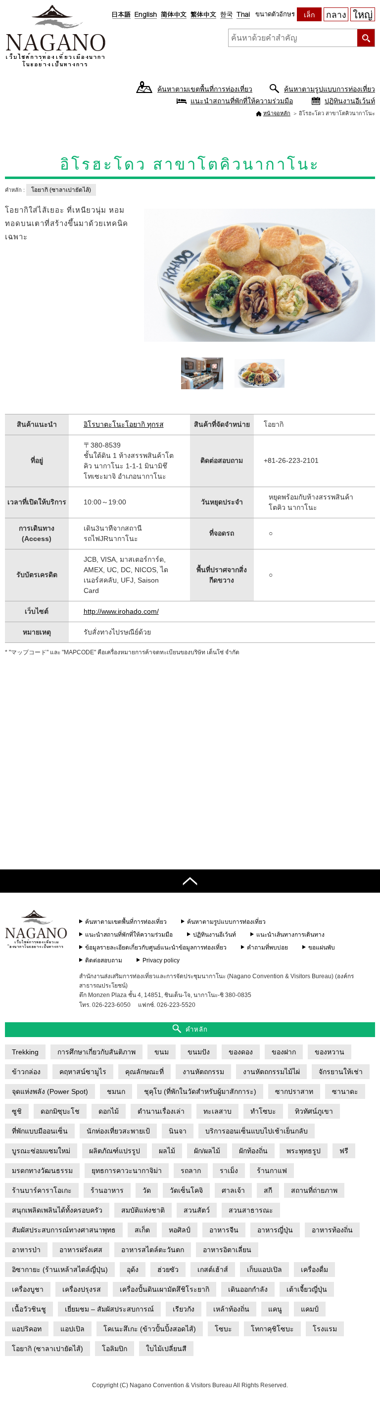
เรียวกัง (183, 1309)
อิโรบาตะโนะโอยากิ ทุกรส (124, 424)
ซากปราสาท (294, 1091)
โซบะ (223, 1329)
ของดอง (241, 1052)
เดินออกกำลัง (248, 1289)
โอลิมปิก (114, 1349)
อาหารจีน (223, 1230)
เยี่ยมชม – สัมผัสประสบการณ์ (109, 1309)
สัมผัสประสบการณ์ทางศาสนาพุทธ (64, 1230)
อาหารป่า (26, 1250)
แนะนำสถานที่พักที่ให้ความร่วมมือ (241, 101)
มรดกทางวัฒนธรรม (42, 1171)
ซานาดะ (345, 1091)
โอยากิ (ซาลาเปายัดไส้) (61, 189)
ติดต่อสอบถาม (103, 960)
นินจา (178, 1131)
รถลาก (191, 1171)
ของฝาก (284, 1052)
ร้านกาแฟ (272, 1171)
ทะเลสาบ (217, 1111)
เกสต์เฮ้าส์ (212, 1269)
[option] (260, 275)
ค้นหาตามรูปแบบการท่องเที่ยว (329, 89)
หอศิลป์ (179, 1230)
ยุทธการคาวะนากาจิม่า (127, 1171)
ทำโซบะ (263, 1111)
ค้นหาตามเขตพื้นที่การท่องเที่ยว (204, 89)
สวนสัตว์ (197, 1210)
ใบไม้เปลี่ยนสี (166, 1349)
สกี (268, 1190)
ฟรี (343, 1151)
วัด (146, 1190)
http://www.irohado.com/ (121, 611)
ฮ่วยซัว (168, 1269)
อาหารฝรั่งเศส (80, 1250)
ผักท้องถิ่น (253, 1151)
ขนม (161, 1052)
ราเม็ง (229, 1171)
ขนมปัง (199, 1052)
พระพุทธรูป (303, 1151)
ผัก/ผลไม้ (207, 1151)
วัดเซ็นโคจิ (186, 1190)
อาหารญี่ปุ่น (275, 1230)
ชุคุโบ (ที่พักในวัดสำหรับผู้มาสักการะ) (200, 1091)
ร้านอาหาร (107, 1190)
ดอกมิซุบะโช (60, 1111)
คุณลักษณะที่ (144, 1072)
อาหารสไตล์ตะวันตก (152, 1250)
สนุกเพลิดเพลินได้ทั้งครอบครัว (57, 1210)
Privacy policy (161, 960)
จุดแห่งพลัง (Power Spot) (50, 1091)
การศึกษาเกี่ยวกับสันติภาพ (96, 1052)
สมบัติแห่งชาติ (143, 1210)
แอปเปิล (72, 1329)
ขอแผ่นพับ (321, 947)
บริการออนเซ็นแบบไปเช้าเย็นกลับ (256, 1131)
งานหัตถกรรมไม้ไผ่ (271, 1072)
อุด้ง (133, 1269)
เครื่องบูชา (28, 1289)
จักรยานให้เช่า (341, 1072)
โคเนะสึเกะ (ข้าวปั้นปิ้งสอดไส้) (149, 1329)
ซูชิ (17, 1111)
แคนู (275, 1309)
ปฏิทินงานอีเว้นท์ (350, 101)
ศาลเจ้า (233, 1190)
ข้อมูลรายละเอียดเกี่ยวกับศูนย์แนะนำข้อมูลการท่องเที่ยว (156, 947)
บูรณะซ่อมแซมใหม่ (41, 1151)
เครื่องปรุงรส (81, 1289)
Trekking (25, 1052)
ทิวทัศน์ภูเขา (314, 1111)
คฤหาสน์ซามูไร (82, 1072)
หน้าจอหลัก (276, 113)
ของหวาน (329, 1052)
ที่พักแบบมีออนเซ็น (40, 1131)
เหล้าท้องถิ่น (231, 1309)
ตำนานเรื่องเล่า (161, 1111)
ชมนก (116, 1091)
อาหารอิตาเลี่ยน (227, 1250)
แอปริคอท (27, 1329)
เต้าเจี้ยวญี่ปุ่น (306, 1289)
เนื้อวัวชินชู (29, 1309)
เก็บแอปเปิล (264, 1269)
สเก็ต (142, 1230)
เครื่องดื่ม (314, 1269)
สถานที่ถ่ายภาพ (314, 1190)
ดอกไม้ (108, 1111)
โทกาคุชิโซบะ (272, 1329)
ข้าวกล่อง (26, 1072)
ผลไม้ (167, 1151)
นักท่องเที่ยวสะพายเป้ (118, 1131)
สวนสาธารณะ (251, 1210)
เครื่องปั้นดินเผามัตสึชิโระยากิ (164, 1289)
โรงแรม (325, 1329)
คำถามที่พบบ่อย (267, 947)
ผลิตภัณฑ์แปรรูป (114, 1151)
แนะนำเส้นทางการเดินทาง (290, 934)
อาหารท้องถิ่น (332, 1230)
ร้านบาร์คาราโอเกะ (42, 1190)
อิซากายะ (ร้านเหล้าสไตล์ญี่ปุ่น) (60, 1269)
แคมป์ (310, 1309)
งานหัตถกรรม (203, 1072)
